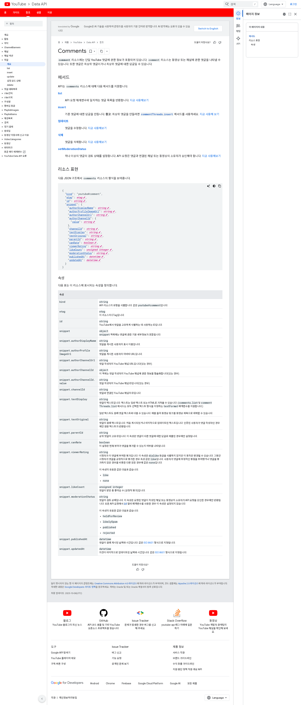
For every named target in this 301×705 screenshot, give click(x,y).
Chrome (110, 683)
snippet (71, 204)
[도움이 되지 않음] (219, 42)
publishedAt (77, 256)
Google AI (175, 683)
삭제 (60, 135)
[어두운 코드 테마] (214, 186)
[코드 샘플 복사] (219, 186)
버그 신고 (116, 652)
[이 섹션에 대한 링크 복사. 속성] (67, 278)
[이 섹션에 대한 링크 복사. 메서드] (73, 78)
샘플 (39, 12)
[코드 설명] (208, 186)
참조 (28, 12)
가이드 (16, 12)
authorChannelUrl (80, 214)
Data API (39, 4)
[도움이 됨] (214, 42)
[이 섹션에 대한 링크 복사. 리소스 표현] (81, 170)
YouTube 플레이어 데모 (63, 658)
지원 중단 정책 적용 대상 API (187, 669)
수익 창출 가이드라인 (183, 663)
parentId (74, 239)
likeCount (75, 249)
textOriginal (77, 235)
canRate (74, 242)
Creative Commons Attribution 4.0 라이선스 (115, 583)
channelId (75, 228)
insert (62, 107)
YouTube (18, 4)
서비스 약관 (179, 652)
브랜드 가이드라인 (182, 658)
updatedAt (75, 260)
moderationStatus (80, 253)
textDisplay (77, 232)
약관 (53, 697)
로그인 (293, 4)
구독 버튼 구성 (58, 663)
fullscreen (290, 14)
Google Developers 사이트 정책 (80, 587)
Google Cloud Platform (150, 683)
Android (94, 683)
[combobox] (240, 4)
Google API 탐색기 (60, 652)
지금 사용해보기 (139, 100)
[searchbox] (23, 23)
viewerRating (77, 246)
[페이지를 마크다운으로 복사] (101, 51)
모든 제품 (192, 683)
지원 (49, 12)
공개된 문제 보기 (120, 663)
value (75, 221)
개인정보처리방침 (68, 697)
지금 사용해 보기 (209, 114)
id (68, 201)
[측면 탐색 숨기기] (41, 698)
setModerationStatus (72, 149)
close (295, 14)
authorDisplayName (81, 207)
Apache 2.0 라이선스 (188, 583)
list (60, 93)
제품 (67, 42)
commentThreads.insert (157, 114)
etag (69, 197)
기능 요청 (116, 658)
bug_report (284, 14)
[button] (22, 39)
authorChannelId (79, 218)
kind (69, 194)
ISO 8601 (149, 542)
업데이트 (63, 121)
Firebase (126, 683)
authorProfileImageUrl (84, 211)
